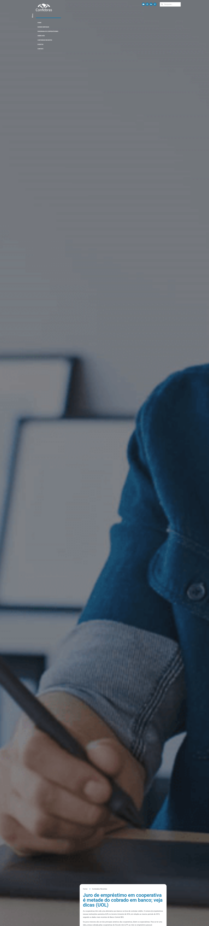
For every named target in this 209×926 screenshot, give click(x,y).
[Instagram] (147, 4)
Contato (40, 49)
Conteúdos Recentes (45, 40)
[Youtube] (143, 4)
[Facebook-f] (155, 4)
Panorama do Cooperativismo (48, 31)
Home (39, 22)
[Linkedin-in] (151, 4)
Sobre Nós (41, 36)
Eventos (40, 44)
